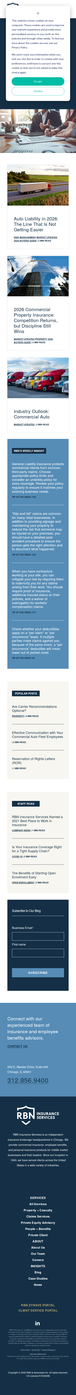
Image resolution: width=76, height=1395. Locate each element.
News (38, 1285)
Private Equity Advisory (38, 1222)
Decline (38, 91)
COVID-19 (17, 856)
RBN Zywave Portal (38, 1305)
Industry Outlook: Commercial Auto (32, 414)
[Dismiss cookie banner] (38, 14)
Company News (21, 830)
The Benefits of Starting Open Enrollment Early (34, 874)
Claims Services (38, 1216)
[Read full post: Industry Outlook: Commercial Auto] (38, 360)
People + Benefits (38, 1229)
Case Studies (38, 1278)
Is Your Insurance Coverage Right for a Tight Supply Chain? (37, 848)
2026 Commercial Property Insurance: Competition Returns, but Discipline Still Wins (36, 320)
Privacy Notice (25, 1350)
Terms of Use (36, 1350)
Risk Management (25, 237)
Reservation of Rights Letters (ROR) (33, 760)
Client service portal (38, 1310)
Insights (38, 1266)
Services (38, 1198)
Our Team (38, 1254)
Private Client (38, 1235)
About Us (38, 1247)
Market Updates (47, 237)
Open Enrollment (23, 882)
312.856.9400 (28, 1080)
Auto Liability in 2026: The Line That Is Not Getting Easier (36, 224)
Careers (38, 1260)
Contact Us (17, 1046)
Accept (38, 81)
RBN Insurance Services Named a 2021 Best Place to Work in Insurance (37, 820)
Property (41, 339)
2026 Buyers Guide (25, 240)
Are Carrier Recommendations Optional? (34, 708)
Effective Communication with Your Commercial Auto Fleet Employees (37, 734)
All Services (38, 1204)
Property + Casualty (38, 1210)
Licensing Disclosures (48, 1350)
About (38, 1241)
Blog (37, 1272)
